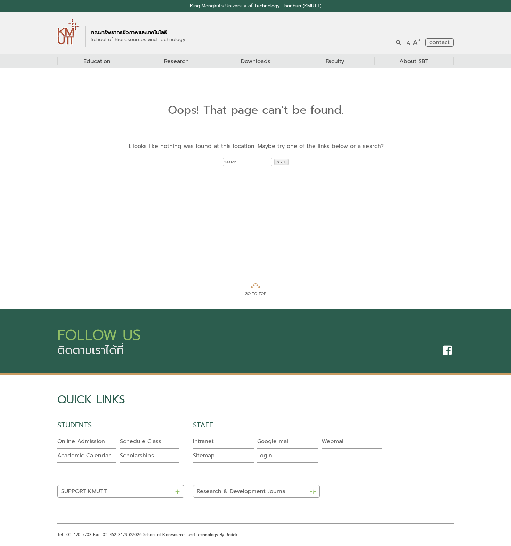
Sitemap (204, 455)
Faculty (335, 61)
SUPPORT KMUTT (84, 491)
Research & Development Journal (242, 491)
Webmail (333, 441)
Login (264, 455)
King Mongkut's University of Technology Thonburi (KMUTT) (255, 5)
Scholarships (137, 455)
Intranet (203, 441)
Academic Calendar (84, 455)
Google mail (273, 441)
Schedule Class (140, 441)
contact (439, 42)
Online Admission (81, 441)
